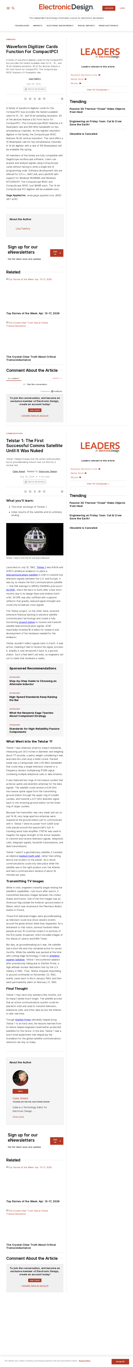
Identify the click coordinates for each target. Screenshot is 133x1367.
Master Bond (77, 79)
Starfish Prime (23, 1019)
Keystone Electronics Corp (84, 75)
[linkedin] (30, 98)
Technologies (22, 26)
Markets (37, 26)
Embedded (11, 39)
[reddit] (39, 98)
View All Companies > (98, 89)
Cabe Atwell (19, 471)
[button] (8, 8)
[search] (13, 8)
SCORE (10, 589)
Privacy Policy (84, 1361)
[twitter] (35, 98)
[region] (34, 385)
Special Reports (86, 26)
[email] (44, 98)
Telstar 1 (41, 567)
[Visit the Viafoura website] (56, 391)
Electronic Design (48, 471)
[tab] (13, 378)
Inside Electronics (108, 26)
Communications (14, 433)
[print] (62, 98)
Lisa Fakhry (35, 78)
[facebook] (25, 98)
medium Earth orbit (29, 856)
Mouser (74, 83)
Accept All (120, 1362)
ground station (27, 622)
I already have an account (34, 415)
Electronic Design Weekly (60, 26)
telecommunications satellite (22, 574)
